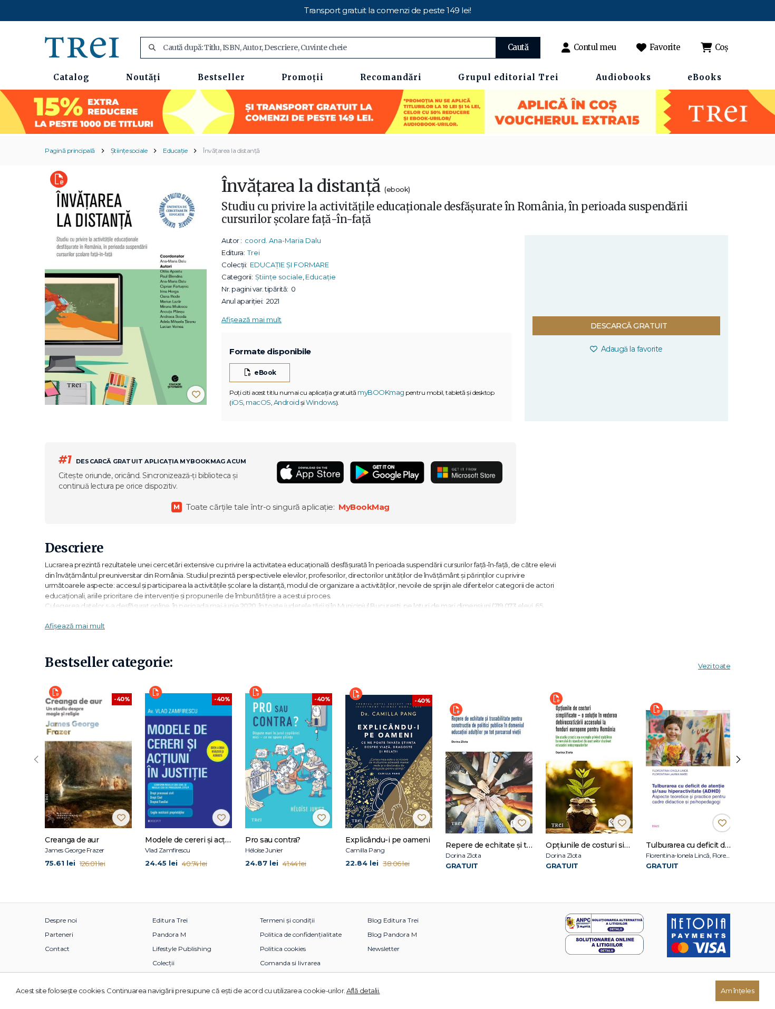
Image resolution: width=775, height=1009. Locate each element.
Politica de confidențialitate (301, 934)
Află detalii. (363, 990)
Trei (253, 252)
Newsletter (383, 949)
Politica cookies (283, 949)
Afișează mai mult (251, 319)
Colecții (163, 963)
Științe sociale (129, 150)
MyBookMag (364, 507)
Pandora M (169, 934)
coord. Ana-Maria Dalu (283, 240)
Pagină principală (70, 150)
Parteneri (59, 934)
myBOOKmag (380, 392)
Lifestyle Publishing (181, 949)
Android (286, 402)
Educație (175, 150)
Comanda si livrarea (290, 963)
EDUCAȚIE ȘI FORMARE (289, 264)
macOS (258, 402)
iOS (237, 402)
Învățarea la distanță (231, 150)
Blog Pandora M (392, 934)
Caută (518, 47)
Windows (321, 402)
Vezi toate (714, 666)
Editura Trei (170, 920)
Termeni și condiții (287, 920)
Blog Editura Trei (393, 920)
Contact (57, 949)
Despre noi (61, 920)
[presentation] (36, 759)
